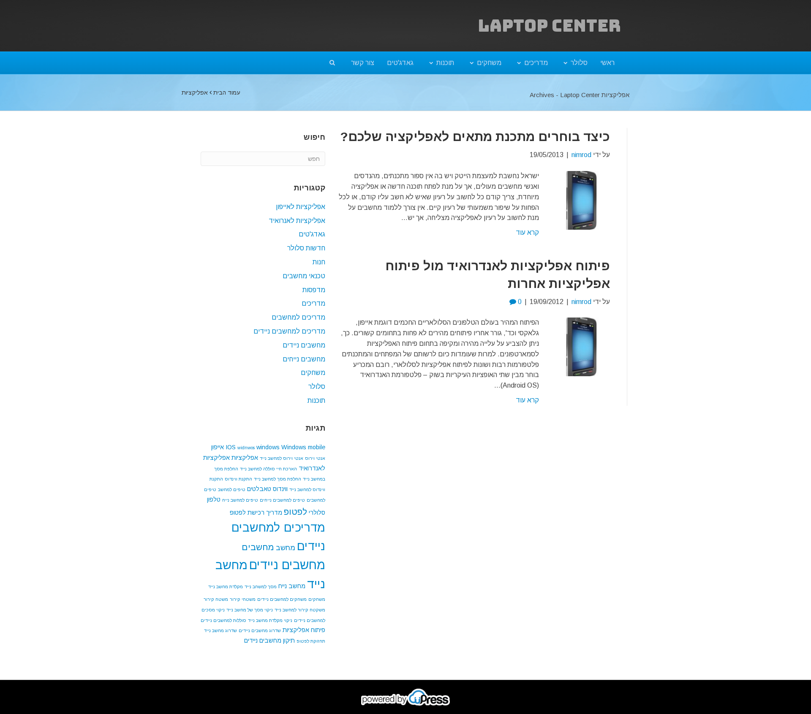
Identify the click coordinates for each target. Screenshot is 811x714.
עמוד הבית (226, 92)
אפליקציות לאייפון (300, 206)
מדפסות (313, 289)
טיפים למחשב (231, 489)
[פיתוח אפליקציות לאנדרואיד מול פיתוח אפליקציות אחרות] (581, 346)
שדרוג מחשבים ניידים (260, 630)
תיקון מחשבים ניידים (269, 640)
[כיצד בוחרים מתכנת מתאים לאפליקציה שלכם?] (581, 200)
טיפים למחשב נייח (240, 499)
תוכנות (445, 62)
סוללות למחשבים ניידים (223, 620)
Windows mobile (303, 447)
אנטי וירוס (315, 458)
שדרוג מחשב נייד (220, 630)
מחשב (285, 548)
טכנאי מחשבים (304, 276)
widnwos (246, 447)
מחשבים (258, 547)
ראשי (607, 62)
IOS (231, 447)
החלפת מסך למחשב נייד (277, 478)
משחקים (489, 62)
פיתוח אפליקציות (304, 630)
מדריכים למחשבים (298, 317)
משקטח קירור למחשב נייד (300, 609)
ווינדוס (280, 489)
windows (268, 447)
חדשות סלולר (306, 248)
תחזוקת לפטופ (311, 640)
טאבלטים (259, 489)
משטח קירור (216, 599)
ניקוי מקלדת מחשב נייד (270, 620)
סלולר (579, 62)
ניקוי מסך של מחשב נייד (249, 609)
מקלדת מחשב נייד (225, 586)
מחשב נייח (291, 586)
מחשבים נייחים (304, 359)
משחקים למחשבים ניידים (282, 599)
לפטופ (295, 511)
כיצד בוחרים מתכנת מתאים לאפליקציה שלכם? (475, 137)
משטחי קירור (243, 599)
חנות (319, 262)
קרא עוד (527, 232)
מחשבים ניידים (304, 345)
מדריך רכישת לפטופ (256, 512)
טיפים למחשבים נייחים (282, 499)
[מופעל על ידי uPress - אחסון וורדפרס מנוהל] (405, 697)
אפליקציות (244, 457)
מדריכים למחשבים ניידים (289, 331)
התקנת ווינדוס (238, 478)
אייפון (217, 447)
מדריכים (536, 62)
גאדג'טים (400, 62)
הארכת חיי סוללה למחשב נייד (268, 468)
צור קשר (362, 62)
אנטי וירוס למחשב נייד (281, 458)
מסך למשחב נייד (261, 586)
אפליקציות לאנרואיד (297, 220)
